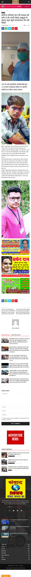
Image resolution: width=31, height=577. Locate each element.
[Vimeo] (17, 510)
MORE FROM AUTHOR (15, 334)
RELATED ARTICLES (5, 334)
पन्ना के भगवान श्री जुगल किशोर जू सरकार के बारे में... (19, 519)
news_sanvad (5, 25)
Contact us (21, 565)
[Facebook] (9, 510)
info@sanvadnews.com (18, 506)
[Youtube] (21, 510)
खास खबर (6, 10)
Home (2, 10)
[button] (29, 2)
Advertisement (11, 565)
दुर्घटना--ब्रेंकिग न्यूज (11, 456)
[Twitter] (13, 510)
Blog (16, 565)
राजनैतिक (3, 342)
